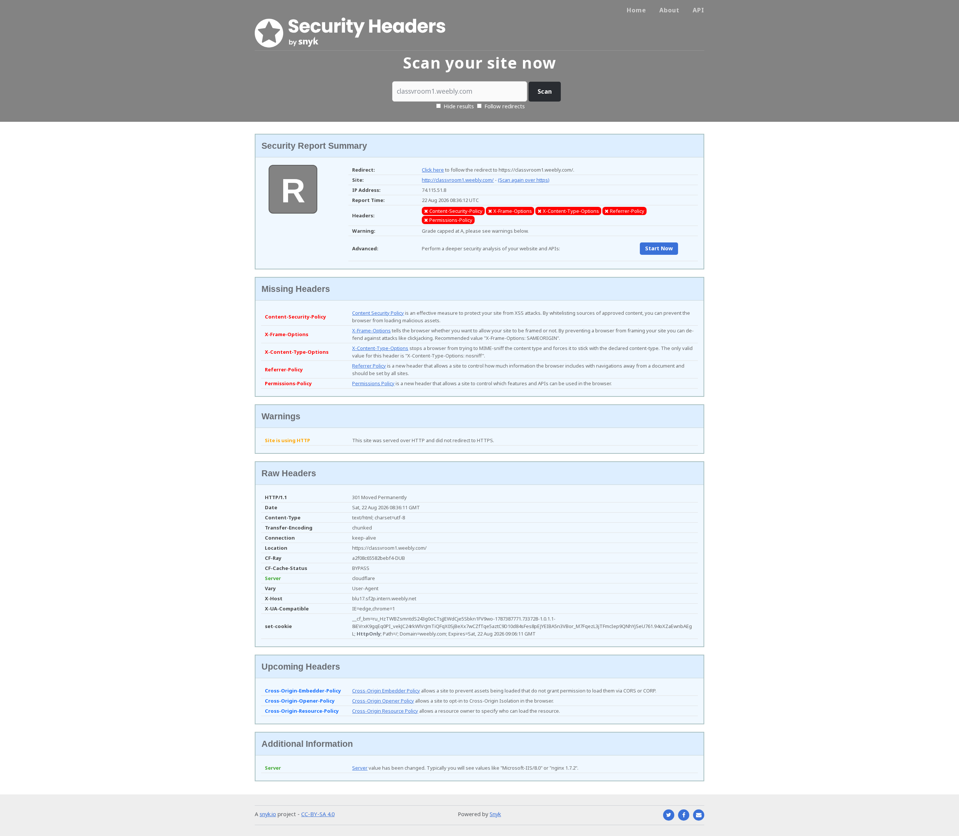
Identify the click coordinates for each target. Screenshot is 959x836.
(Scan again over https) (524, 179)
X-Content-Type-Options (380, 348)
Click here (433, 169)
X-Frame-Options (371, 330)
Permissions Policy (373, 383)
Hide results (458, 106)
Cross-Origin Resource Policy (385, 710)
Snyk (495, 814)
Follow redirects (504, 106)
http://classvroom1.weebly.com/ (458, 179)
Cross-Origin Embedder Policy (386, 690)
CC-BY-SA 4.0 (318, 814)
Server (359, 767)
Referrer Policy (369, 365)
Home (636, 10)
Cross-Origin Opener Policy (383, 700)
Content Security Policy (378, 313)
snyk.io (268, 814)
